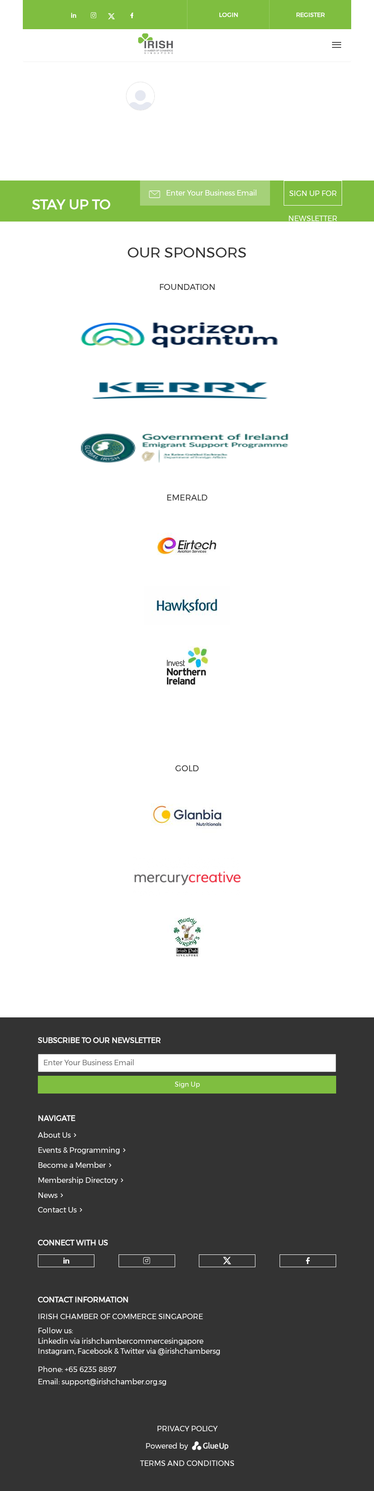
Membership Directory (78, 1180)
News (47, 1195)
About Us (54, 1135)
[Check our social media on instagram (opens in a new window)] (95, 17)
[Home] (155, 45)
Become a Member (72, 1165)
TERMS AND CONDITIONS (187, 1463)
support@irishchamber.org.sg (114, 1381)
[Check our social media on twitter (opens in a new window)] (114, 17)
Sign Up (187, 1084)
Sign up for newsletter (313, 197)
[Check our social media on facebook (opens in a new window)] (133, 17)
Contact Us (57, 1210)
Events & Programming (79, 1150)
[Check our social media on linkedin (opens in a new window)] (76, 17)
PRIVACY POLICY (187, 1428)
